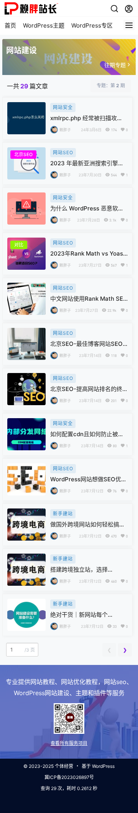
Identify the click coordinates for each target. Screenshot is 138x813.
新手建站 (63, 513)
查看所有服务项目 (69, 743)
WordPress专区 (92, 25)
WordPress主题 (43, 25)
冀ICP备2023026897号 (69, 777)
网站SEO (63, 152)
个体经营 (64, 766)
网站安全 (63, 107)
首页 (10, 25)
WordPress (103, 766)
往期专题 (115, 65)
